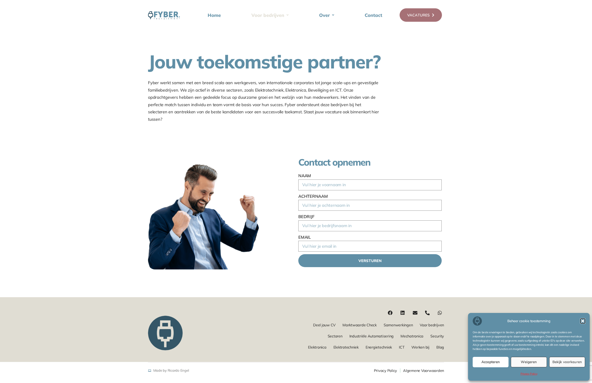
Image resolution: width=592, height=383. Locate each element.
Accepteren (490, 362)
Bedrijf (306, 216)
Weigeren (529, 362)
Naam (304, 175)
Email (304, 237)
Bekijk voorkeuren (567, 362)
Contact (373, 15)
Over (324, 15)
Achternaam (313, 196)
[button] (582, 321)
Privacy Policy (529, 373)
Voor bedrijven (267, 15)
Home (214, 15)
